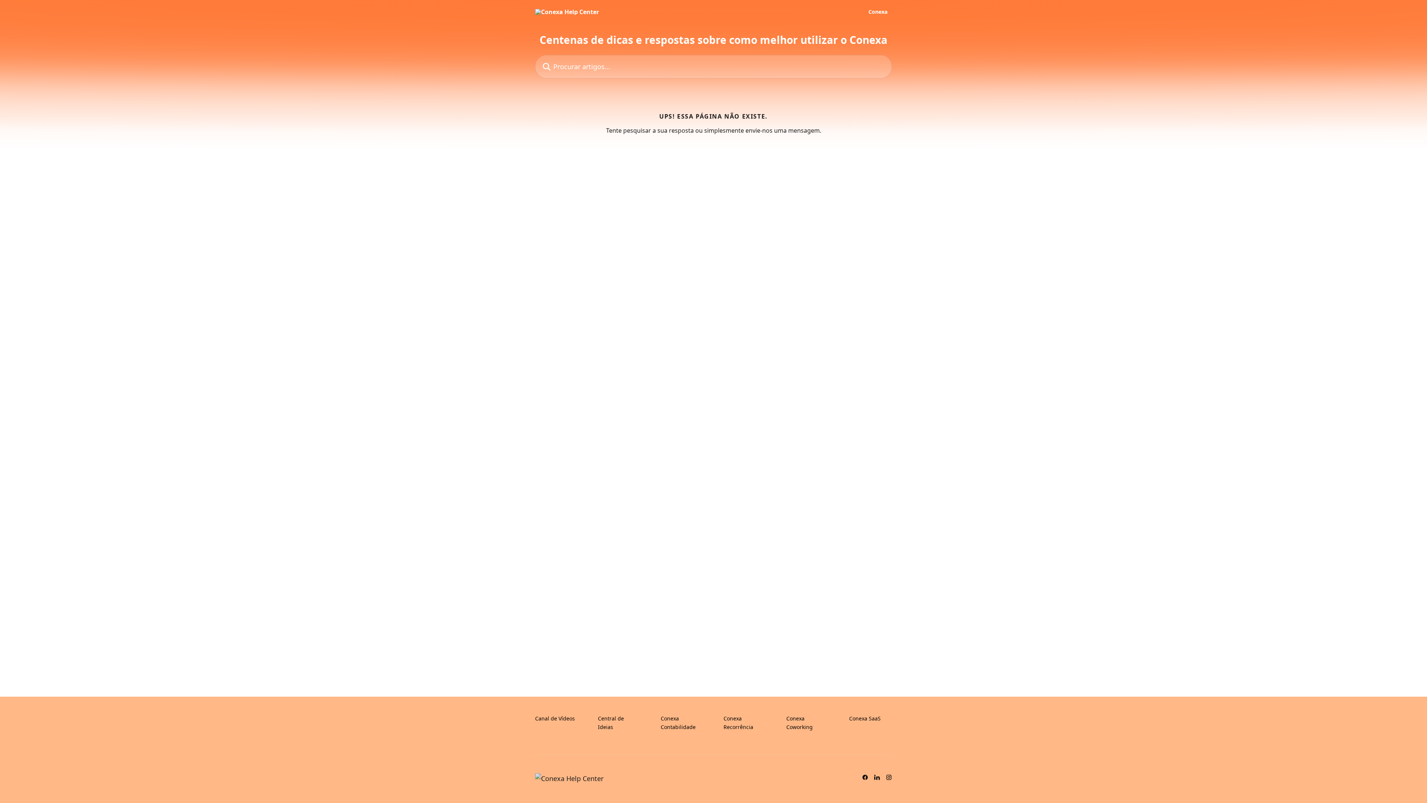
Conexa (877, 11)
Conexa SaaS (865, 718)
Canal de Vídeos (555, 718)
